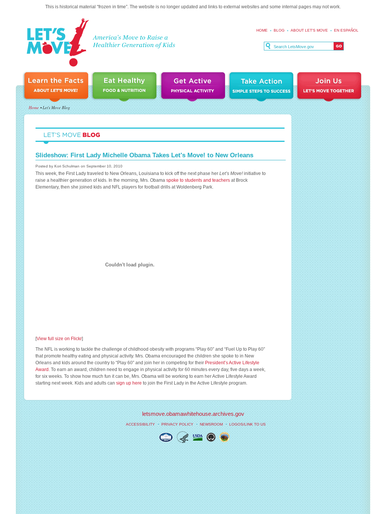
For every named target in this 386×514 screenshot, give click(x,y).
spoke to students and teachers (198, 180)
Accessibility (140, 424)
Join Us (330, 87)
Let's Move (57, 42)
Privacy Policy (177, 424)
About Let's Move (309, 30)
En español (346, 30)
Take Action (262, 87)
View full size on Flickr (59, 338)
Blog (279, 30)
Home (262, 30)
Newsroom (211, 424)
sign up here (129, 383)
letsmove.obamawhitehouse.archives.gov (193, 414)
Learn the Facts (57, 87)
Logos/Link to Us (247, 424)
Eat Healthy (126, 87)
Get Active (194, 87)
